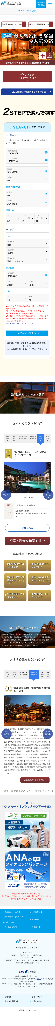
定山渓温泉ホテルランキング (15, 565)
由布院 (48, 675)
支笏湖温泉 (14, 439)
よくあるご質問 (10, 927)
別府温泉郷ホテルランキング (15, 595)
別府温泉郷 (40, 439)
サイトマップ (37, 997)
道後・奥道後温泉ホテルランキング (40, 579)
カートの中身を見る (28, 11)
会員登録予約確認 (41, 4)
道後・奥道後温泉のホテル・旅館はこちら (28, 791)
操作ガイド (36, 927)
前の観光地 (6, 732)
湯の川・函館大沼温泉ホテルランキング (15, 580)
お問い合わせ (37, 1001)
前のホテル (6, 493)
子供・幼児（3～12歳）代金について (21, 323)
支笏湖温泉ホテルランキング (40, 565)
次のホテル (48, 493)
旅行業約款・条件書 (12, 912)
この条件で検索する (26, 333)
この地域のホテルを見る (34, 780)
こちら (39, 979)
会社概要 (35, 920)
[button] (20, 497)
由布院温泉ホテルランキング (40, 595)
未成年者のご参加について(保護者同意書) (13, 919)
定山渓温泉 (7, 439)
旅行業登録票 (37, 912)
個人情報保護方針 (11, 1001)
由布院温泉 (47, 439)
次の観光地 (48, 732)
